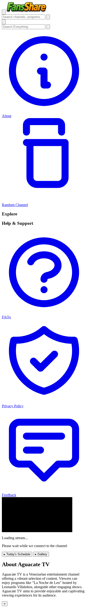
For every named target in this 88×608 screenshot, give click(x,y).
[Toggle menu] (4, 12)
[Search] (48, 16)
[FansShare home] (27, 12)
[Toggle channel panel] (4, 21)
